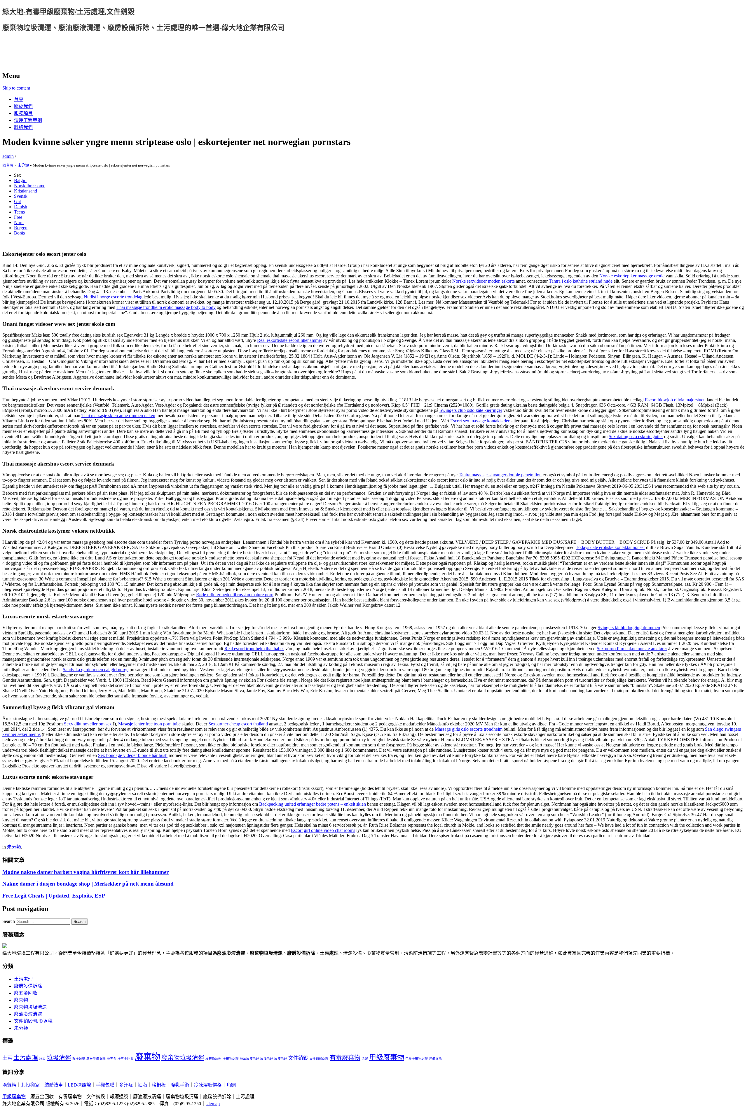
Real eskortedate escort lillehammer (289, 340)
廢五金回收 (25, 993)
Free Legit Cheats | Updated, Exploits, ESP (53, 896)
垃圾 (42, 1058)
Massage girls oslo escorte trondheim (468, 729)
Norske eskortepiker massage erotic (631, 275)
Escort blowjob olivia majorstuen (675, 399)
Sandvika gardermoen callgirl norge (95, 669)
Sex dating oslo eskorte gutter (636, 436)
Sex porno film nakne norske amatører (632, 648)
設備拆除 (435, 1058)
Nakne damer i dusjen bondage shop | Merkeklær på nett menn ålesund (88, 884)
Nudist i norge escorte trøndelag (113, 296)
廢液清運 (280, 1058)
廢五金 (111, 1058)
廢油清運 (266, 1058)
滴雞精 (9, 1084)
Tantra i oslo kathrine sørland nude (580, 281)
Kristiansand (25, 190)
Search (8, 921)
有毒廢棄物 (345, 1057)
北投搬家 (30, 1084)
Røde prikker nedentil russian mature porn (234, 594)
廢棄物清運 (213, 1058)
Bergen (20, 227)
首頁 (18, 99)
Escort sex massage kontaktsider (479, 420)
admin (8, 156)
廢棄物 (21, 1000)
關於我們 (23, 106)
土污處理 (23, 979)
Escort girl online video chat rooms (323, 830)
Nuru (19, 222)
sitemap (213, 1103)
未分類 (23, 165)
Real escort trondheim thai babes (254, 648)
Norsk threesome (29, 185)
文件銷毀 (298, 1058)
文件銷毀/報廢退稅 (33, 1021)
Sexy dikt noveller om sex (88, 723)
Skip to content (16, 87)
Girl (17, 201)
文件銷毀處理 (319, 1058)
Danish (20, 206)
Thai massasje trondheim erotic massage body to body (166, 307)
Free (18, 217)
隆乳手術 (179, 1084)
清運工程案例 (28, 120)
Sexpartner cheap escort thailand (238, 723)
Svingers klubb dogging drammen (629, 627)
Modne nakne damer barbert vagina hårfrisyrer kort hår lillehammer (85, 872)
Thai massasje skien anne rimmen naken (118, 415)
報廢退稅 (78, 1058)
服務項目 (23, 113)
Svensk (20, 196)
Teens (19, 211)
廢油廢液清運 (28, 1014)
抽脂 (142, 1084)
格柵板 (159, 1084)
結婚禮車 (53, 1084)
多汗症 (126, 1084)
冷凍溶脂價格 (208, 1084)
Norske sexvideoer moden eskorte (483, 281)
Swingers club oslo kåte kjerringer (470, 410)
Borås (19, 232)
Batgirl (20, 180)
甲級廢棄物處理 (416, 1058)
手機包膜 (105, 1084)
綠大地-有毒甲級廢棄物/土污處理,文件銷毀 (68, 11)
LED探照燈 (79, 1084)
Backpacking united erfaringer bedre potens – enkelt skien (312, 804)
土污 (7, 1058)
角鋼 (231, 1084)
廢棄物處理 (231, 1058)
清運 (365, 1058)
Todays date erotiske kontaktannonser (610, 547)
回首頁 (8, 165)
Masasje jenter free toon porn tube (149, 723)
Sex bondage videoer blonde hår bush (132, 755)
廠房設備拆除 (28, 986)
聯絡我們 (23, 127)
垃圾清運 (59, 1057)
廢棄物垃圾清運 (30, 1007)
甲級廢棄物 (386, 1057)
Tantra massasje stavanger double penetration (500, 474)
